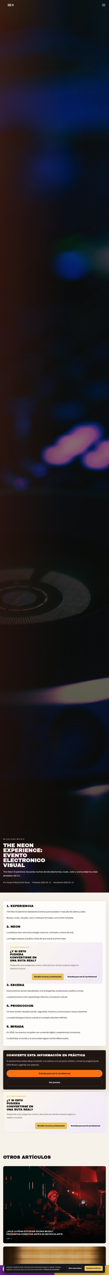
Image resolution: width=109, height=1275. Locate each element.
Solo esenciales (75, 1268)
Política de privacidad (51, 1269)
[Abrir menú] (104, 5)
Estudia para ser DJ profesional (82, 977)
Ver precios (54, 1082)
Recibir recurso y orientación (47, 977)
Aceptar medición (93, 1268)
